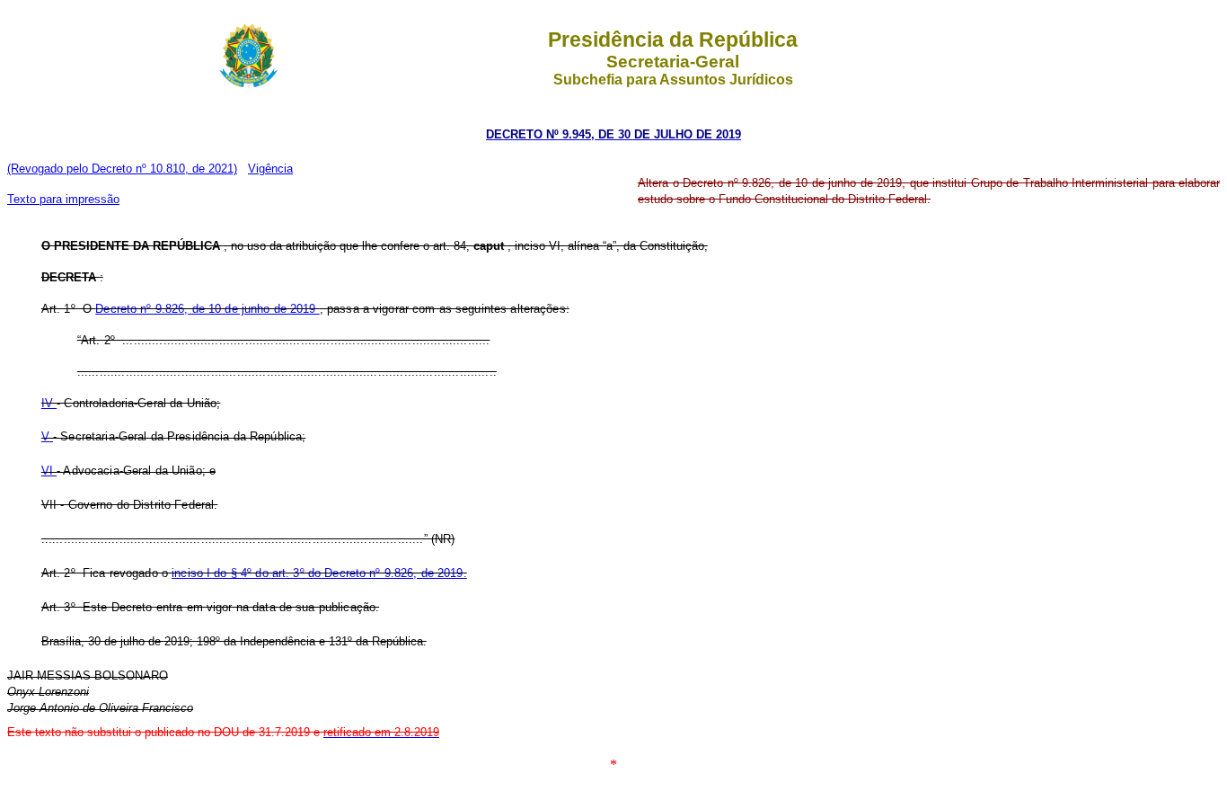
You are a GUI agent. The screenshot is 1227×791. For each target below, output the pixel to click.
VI (49, 470)
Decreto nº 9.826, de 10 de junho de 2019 (207, 309)
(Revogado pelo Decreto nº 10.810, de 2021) (122, 168)
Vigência (270, 168)
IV (49, 403)
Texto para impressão (63, 199)
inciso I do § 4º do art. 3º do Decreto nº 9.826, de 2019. (319, 573)
